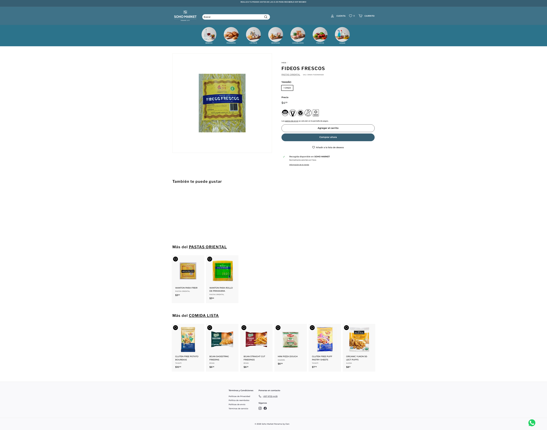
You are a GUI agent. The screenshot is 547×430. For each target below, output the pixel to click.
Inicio (283, 62)
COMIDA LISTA (204, 315)
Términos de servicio (238, 408)
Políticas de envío (237, 404)
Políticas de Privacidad (239, 396)
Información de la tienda (299, 165)
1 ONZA (287, 88)
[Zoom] (222, 103)
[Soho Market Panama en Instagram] (260, 408)
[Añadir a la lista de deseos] (175, 193)
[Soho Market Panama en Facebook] (265, 408)
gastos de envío (291, 121)
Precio (284, 97)
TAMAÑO (286, 82)
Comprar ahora (328, 137)
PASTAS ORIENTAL (290, 74)
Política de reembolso (239, 400)
